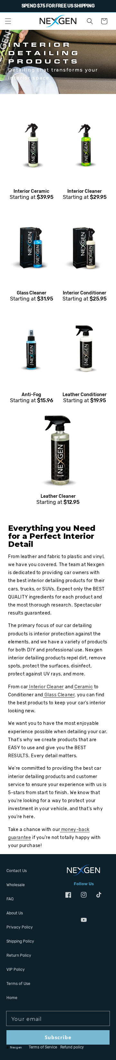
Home (11, 998)
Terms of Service (43, 1047)
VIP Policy (15, 969)
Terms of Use (18, 983)
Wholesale (15, 885)
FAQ (10, 899)
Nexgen (16, 1047)
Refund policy (72, 1047)
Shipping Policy (20, 941)
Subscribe (58, 1037)
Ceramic (83, 687)
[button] (8, 21)
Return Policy (18, 955)
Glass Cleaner (58, 695)
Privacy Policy (19, 927)
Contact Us (16, 871)
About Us (14, 913)
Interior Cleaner (46, 687)
